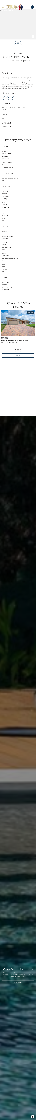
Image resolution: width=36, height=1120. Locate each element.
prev (16, 43)
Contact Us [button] (18, 982)
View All (18, 355)
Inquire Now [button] (18, 66)
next (20, 43)
